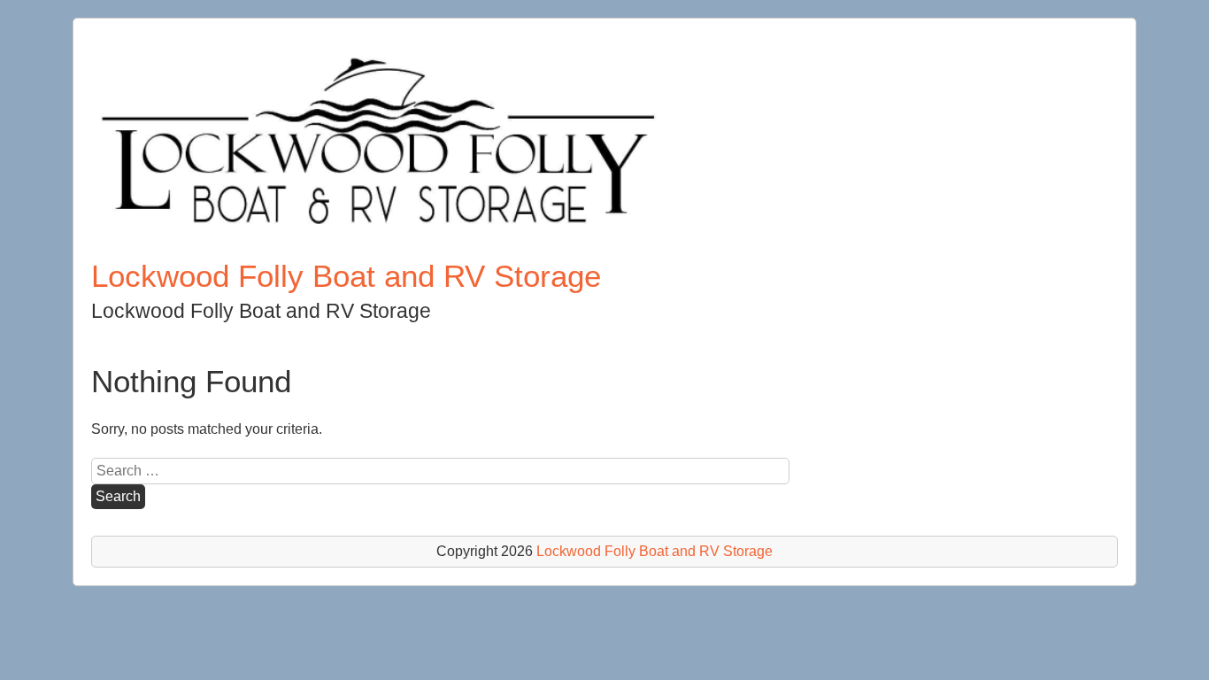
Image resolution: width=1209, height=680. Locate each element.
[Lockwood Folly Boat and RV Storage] (378, 245)
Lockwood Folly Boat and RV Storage (346, 276)
